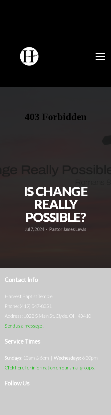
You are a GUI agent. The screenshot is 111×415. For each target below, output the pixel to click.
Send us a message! (24, 325)
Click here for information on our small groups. (50, 367)
